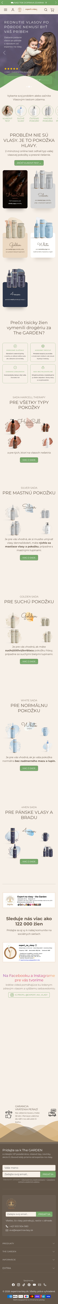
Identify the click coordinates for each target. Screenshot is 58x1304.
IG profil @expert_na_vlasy (31, 995)
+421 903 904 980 (18, 1226)
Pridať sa (48, 1174)
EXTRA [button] (6, 1268)
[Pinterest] (29, 1284)
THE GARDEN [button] (9, 1251)
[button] (5, 9)
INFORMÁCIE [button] (9, 1259)
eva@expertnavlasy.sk (21, 1230)
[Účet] (12, 9)
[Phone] (44, 1284)
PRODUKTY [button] (8, 1243)
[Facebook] (13, 1284)
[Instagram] (18, 1284)
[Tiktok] (23, 1284)
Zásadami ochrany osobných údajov (36, 1181)
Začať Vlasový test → (29, 163)
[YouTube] (34, 1284)
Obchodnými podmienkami (33, 1180)
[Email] (39, 1284)
